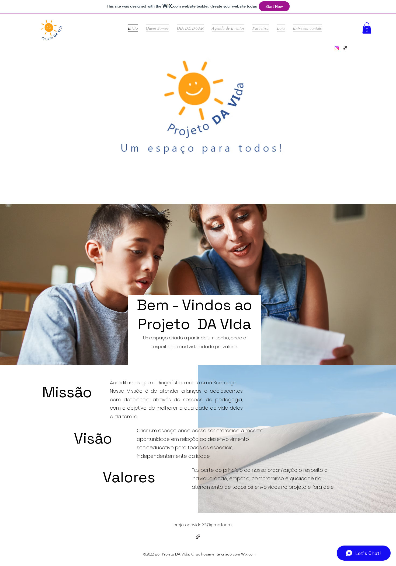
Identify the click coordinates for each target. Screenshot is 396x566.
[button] (366, 28)
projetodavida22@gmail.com (202, 525)
